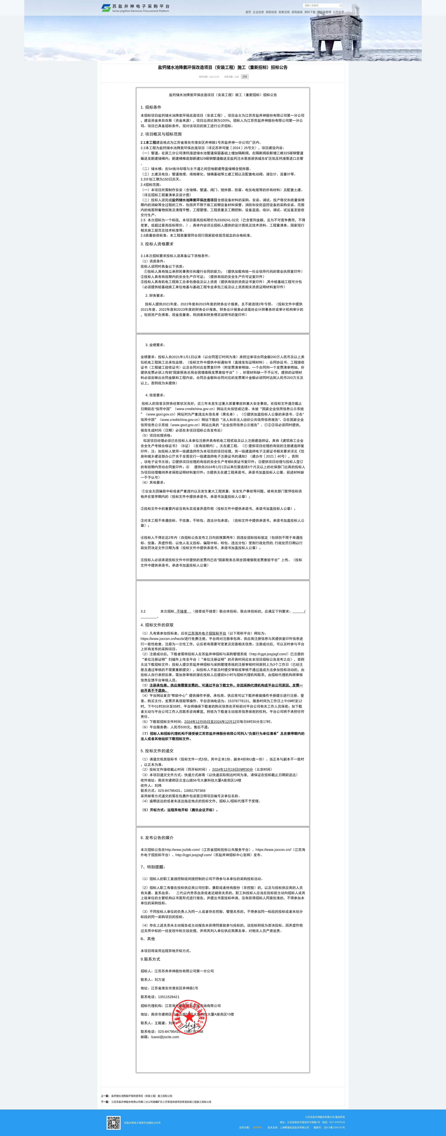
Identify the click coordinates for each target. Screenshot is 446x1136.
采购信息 (271, 12)
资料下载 (310, 12)
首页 (248, 12)
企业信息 (258, 12)
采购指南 (297, 12)
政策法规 (284, 12)
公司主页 (338, 12)
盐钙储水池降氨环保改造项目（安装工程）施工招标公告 (141, 1096)
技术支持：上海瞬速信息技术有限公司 (288, 1127)
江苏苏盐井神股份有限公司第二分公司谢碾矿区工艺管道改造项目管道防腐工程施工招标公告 (161, 1102)
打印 (245, 77)
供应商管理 (324, 12)
